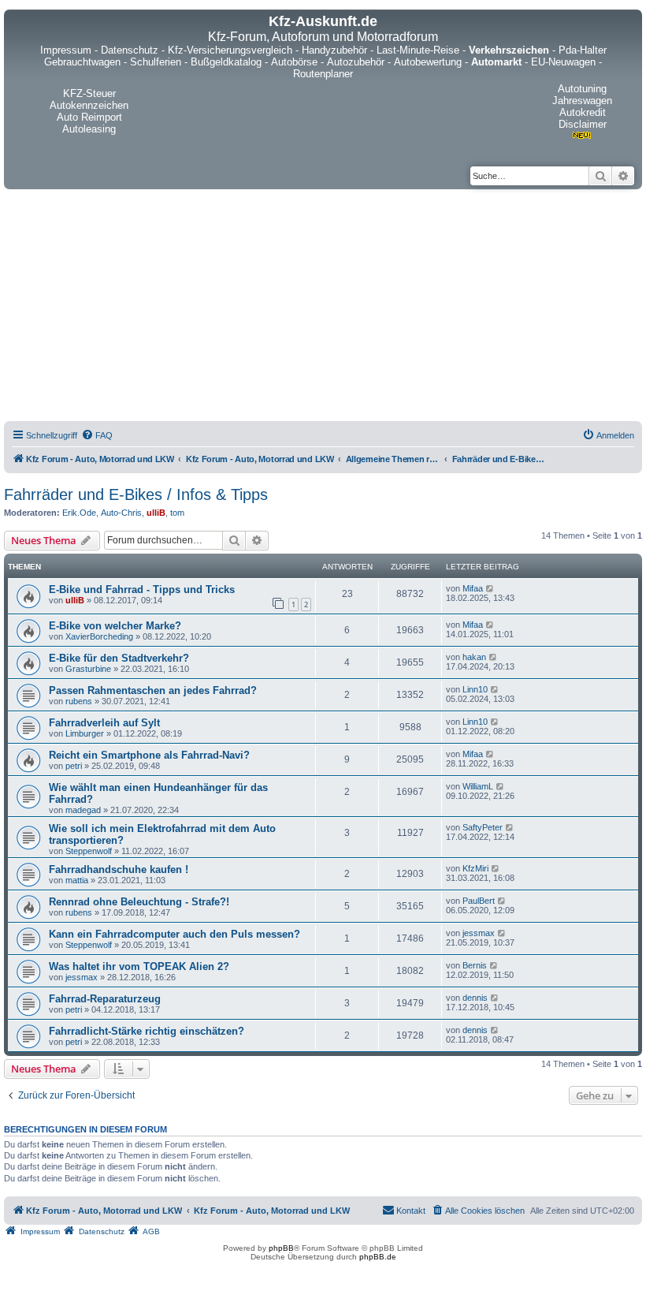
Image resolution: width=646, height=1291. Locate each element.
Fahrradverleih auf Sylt (104, 723)
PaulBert (478, 900)
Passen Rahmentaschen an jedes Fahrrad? (153, 690)
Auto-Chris (121, 512)
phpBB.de (377, 1256)
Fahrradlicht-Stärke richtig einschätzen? (146, 1031)
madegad (83, 810)
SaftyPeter (482, 827)
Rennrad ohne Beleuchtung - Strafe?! (139, 902)
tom (177, 512)
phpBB (281, 1248)
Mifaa (472, 588)
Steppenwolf (88, 851)
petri (73, 765)
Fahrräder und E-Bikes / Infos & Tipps (136, 494)
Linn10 (475, 689)
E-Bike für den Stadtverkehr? (119, 658)
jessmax (478, 933)
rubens (78, 701)
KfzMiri (475, 868)
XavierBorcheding (99, 636)
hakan (474, 657)
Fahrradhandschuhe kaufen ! (118, 869)
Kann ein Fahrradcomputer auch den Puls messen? (174, 934)
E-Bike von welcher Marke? (115, 626)
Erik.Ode (79, 512)
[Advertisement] (323, 307)
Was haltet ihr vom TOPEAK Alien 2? (139, 966)
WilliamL (477, 786)
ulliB (156, 512)
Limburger (84, 733)
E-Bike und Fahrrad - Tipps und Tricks (142, 589)
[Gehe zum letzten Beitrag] (490, 588)
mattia (76, 880)
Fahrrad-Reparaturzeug (105, 999)
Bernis (474, 965)
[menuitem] (97, 435)
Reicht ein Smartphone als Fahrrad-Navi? (149, 755)
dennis (475, 997)
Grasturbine (88, 668)
